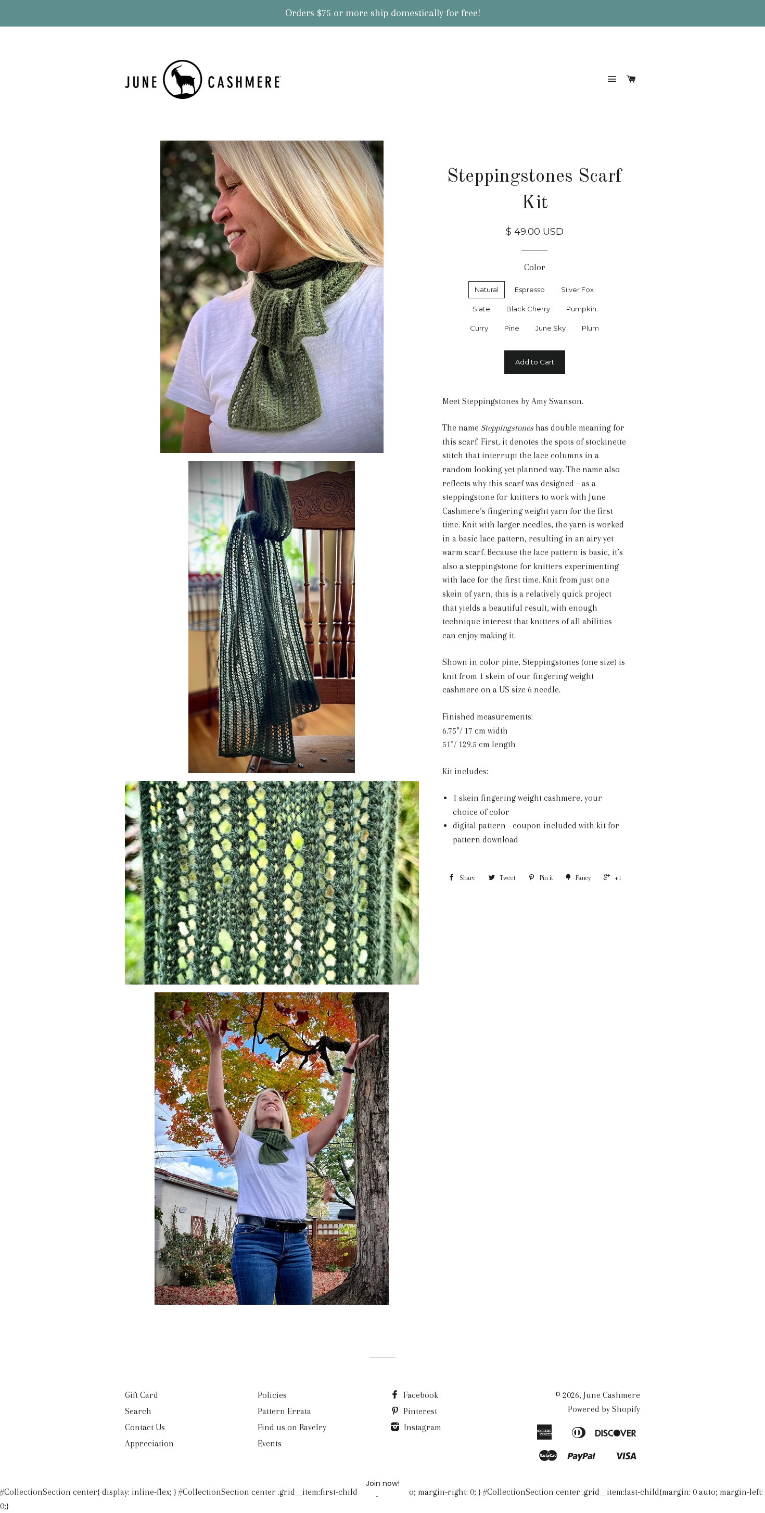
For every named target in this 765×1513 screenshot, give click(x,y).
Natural (487, 289)
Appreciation (149, 1443)
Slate (481, 309)
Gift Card (141, 1395)
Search (138, 1411)
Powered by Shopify (604, 1409)
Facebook (419, 1395)
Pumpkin (581, 309)
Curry (479, 328)
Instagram (421, 1427)
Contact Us (145, 1427)
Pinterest (419, 1411)
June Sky (551, 328)
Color (534, 267)
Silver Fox (577, 289)
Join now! (383, 1483)
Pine (511, 328)
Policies (272, 1395)
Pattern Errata (284, 1411)
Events (270, 1443)
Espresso (530, 289)
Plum (590, 328)
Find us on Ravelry (292, 1427)
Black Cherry (528, 309)
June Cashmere (611, 1395)
